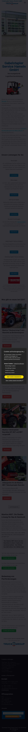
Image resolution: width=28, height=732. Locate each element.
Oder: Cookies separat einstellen (14, 380)
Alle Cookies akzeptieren (14, 377)
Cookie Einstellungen (19, 363)
